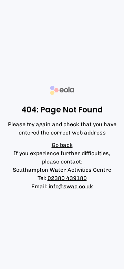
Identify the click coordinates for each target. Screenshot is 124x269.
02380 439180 (67, 178)
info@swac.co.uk (71, 186)
